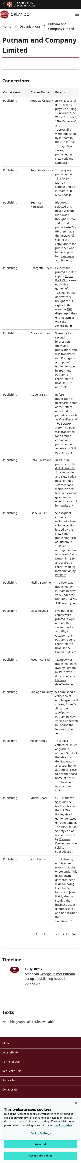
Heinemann (63, 268)
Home (6, 26)
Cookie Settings (40, 1133)
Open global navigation (3, 4)
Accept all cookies (40, 1155)
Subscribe (9, 1080)
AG (60, 105)
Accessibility (10, 1052)
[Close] (76, 1103)
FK (67, 460)
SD (57, 692)
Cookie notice (63, 1125)
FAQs (5, 1043)
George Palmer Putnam (57, 974)
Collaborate (9, 1089)
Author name (39, 92)
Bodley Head (63, 814)
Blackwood (62, 202)
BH (57, 231)
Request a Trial (12, 1071)
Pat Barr (60, 575)
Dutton (59, 558)
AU (67, 745)
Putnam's (61, 375)
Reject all (40, 1144)
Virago (68, 562)
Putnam (64, 138)
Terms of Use (11, 1062)
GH (70, 309)
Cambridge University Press (21, 4)
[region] (40, 1130)
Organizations (30, 26)
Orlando (20, 14)
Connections (16, 92)
